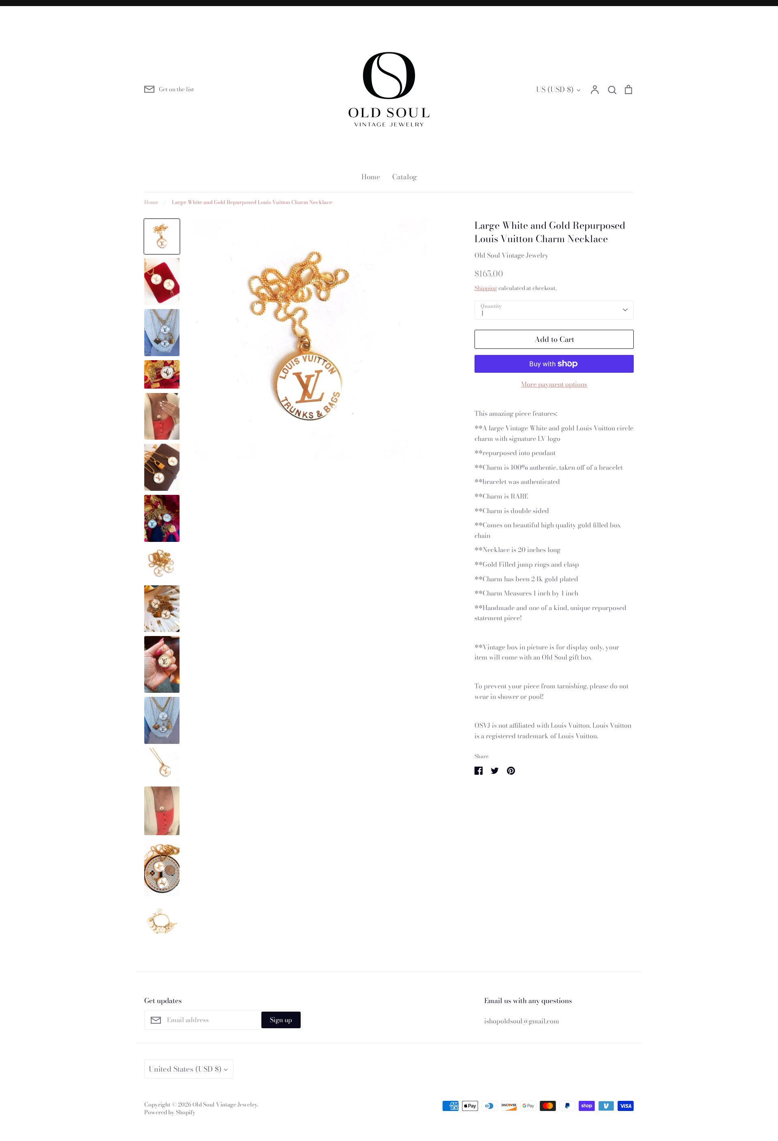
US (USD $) (555, 89)
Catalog (404, 177)
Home (370, 177)
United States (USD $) (185, 1069)
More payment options (554, 384)
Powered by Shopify (170, 1112)
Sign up (281, 1020)
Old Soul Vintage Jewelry (511, 255)
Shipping (485, 288)
